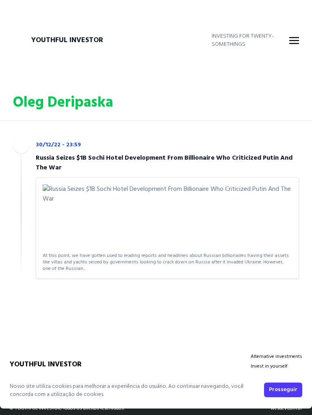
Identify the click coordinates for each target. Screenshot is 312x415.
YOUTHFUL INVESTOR (67, 40)
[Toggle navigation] (294, 40)
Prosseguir (283, 389)
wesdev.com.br (286, 408)
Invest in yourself (269, 366)
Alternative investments (276, 357)
